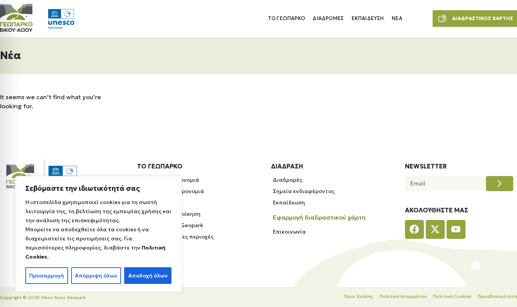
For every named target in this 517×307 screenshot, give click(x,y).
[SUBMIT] (499, 183)
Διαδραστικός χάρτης (482, 18)
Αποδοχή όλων (148, 275)
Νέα (397, 19)
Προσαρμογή (46, 275)
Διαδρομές (328, 19)
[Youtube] (456, 229)
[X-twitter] (435, 229)
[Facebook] (414, 229)
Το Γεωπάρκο (286, 19)
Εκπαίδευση (368, 19)
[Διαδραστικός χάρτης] (442, 19)
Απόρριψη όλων (96, 275)
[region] (98, 234)
